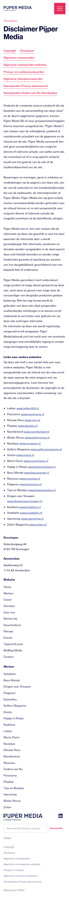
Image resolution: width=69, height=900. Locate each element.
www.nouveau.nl (29, 478)
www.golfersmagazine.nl (46, 449)
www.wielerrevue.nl (37, 437)
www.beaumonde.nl (36, 472)
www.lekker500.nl (27, 408)
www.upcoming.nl (32, 518)
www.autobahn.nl (31, 513)
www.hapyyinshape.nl (42, 467)
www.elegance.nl (31, 484)
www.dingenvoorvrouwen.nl (24, 501)
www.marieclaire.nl (36, 461)
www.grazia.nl (25, 455)
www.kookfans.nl (30, 507)
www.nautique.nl (30, 443)
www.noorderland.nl (36, 431)
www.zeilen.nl (37, 524)
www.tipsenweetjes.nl (42, 490)
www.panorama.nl (32, 414)
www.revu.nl (32, 420)
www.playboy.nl (28, 426)
